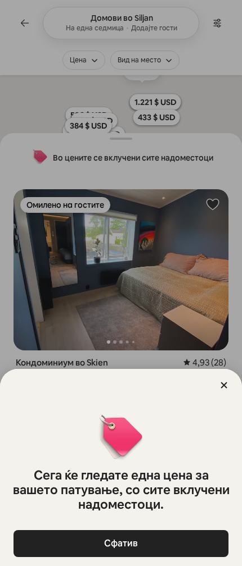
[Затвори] (223, 385)
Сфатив (121, 543)
